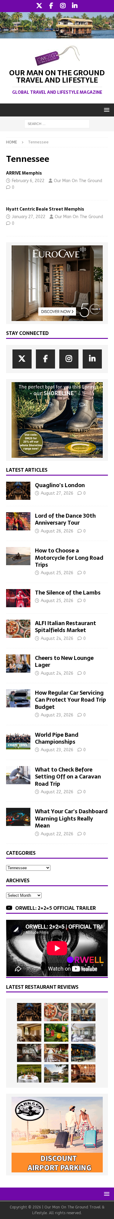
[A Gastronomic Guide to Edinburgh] (56, 1073)
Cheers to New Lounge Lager (64, 661)
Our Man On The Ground (78, 180)
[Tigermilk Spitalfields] (56, 1053)
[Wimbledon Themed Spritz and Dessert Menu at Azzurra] (56, 1033)
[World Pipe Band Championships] (18, 740)
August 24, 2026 (57, 638)
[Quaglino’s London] (18, 491)
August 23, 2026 (57, 715)
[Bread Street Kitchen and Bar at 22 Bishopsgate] (29, 1053)
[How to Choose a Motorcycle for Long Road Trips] (18, 556)
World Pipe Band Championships (56, 738)
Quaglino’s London (60, 485)
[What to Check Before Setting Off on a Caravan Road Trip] (18, 775)
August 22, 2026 (57, 792)
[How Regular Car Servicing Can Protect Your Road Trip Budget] (18, 698)
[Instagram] (63, 6)
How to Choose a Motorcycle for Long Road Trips (69, 557)
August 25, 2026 (57, 572)
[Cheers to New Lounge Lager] (18, 663)
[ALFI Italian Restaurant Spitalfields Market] (18, 629)
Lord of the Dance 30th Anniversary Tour (65, 519)
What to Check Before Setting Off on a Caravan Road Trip (68, 776)
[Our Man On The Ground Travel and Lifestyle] (57, 34)
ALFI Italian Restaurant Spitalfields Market (65, 626)
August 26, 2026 (57, 531)
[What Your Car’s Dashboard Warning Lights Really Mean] (18, 817)
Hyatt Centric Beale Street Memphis (45, 209)
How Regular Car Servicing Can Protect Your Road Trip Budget (70, 699)
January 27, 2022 (28, 216)
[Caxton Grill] (83, 1012)
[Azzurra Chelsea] (83, 1053)
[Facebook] (51, 6)
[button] (105, 109)
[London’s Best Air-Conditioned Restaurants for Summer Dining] (83, 1033)
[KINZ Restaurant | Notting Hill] (29, 1033)
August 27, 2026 (57, 493)
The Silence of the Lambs (68, 592)
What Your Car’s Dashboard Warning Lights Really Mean (71, 818)
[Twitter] (39, 6)
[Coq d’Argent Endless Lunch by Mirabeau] (29, 1073)
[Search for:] (57, 123)
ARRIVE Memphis (24, 173)
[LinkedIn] (75, 6)
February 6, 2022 (28, 180)
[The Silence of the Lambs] (18, 598)
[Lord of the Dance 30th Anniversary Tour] (18, 521)
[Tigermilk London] (83, 1073)
